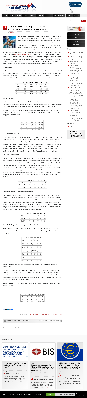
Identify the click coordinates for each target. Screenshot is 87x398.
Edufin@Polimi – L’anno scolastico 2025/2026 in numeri (76, 58)
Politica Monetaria (15, 15)
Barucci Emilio (32, 314)
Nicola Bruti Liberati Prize (76, 61)
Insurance (48, 15)
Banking (40, 15)
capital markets (40, 314)
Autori (76, 38)
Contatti (76, 45)
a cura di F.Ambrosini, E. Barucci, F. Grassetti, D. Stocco (51, 321)
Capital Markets (59, 15)
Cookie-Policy (80, 393)
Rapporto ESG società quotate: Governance (48, 320)
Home (5, 15)
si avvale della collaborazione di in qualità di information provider (76, 134)
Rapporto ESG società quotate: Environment (18, 320)
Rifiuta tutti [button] (59, 394)
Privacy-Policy (80, 395)
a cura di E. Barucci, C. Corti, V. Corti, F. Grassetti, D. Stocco (15, 321)
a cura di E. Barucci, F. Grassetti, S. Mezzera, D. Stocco (27, 29)
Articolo (12, 32)
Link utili (76, 41)
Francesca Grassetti (50, 314)
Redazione (76, 34)
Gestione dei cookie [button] (69, 394)
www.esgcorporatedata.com (23, 54)
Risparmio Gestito (29, 15)
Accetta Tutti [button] (50, 394)
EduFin (76, 15)
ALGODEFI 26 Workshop (76, 52)
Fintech (69, 15)
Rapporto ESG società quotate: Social (26, 26)
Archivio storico (73, 126)
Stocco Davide (58, 314)
